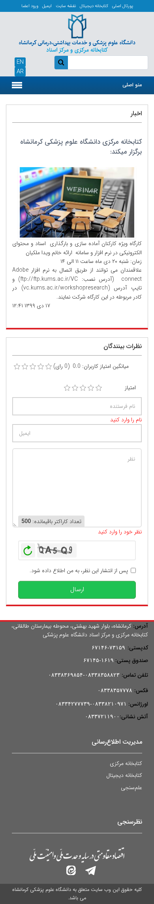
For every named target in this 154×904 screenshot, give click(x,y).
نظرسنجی (129, 822)
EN (20, 62)
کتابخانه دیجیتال (94, 6)
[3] (82, 388)
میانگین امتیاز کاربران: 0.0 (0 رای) (91, 366)
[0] (17, 366)
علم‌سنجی (131, 787)
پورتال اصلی (122, 6)
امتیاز (130, 387)
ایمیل (47, 6)
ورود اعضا (29, 6)
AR (20, 71)
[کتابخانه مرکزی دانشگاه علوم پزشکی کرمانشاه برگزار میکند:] (77, 202)
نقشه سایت (66, 6)
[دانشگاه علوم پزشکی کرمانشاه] (77, 32)
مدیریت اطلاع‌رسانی (117, 742)
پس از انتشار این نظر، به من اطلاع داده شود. (79, 570)
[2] (75, 388)
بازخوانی (28, 548)
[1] (67, 388)
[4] (90, 388)
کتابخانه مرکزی (126, 763)
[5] (98, 388)
